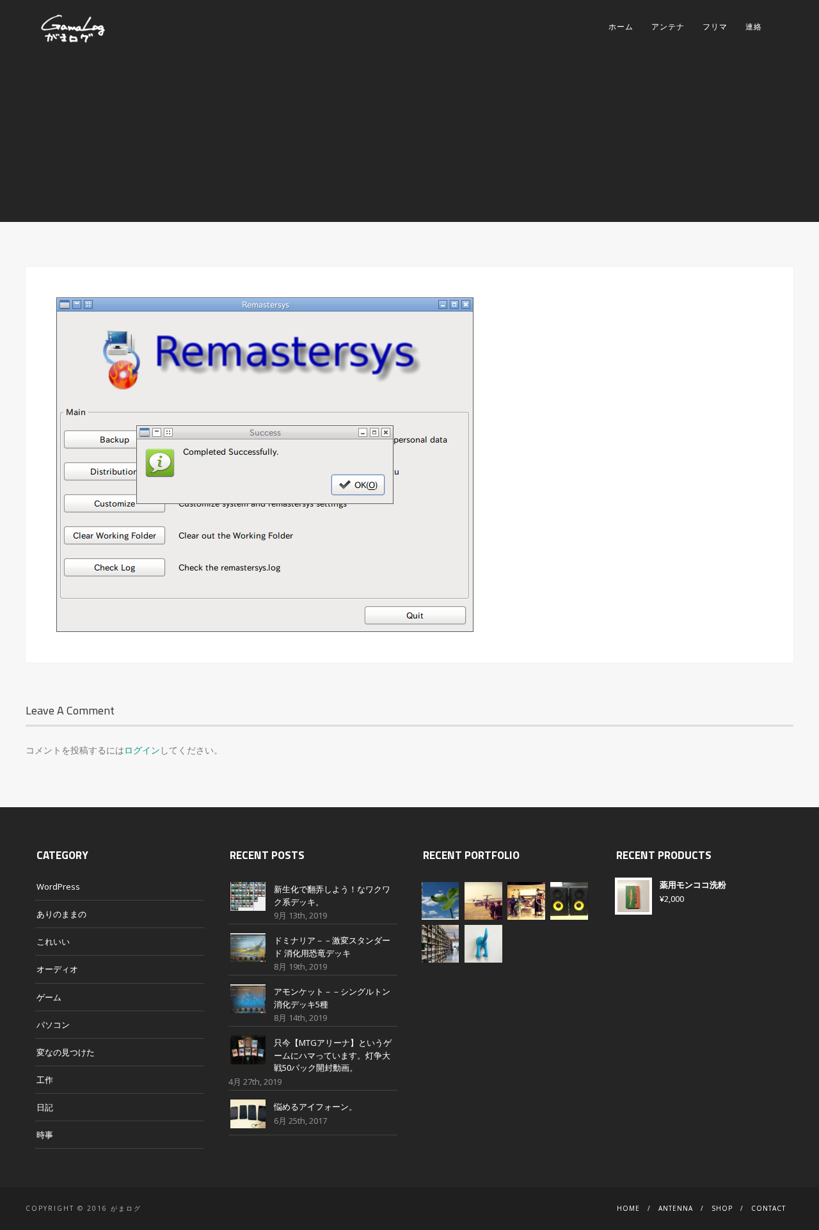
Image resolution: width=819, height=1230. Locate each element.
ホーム (620, 26)
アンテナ (668, 26)
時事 (44, 1134)
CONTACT (768, 1208)
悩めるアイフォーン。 (315, 1106)
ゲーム (48, 997)
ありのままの (61, 914)
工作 (44, 1079)
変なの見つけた (65, 1052)
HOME (628, 1208)
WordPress (58, 886)
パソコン (53, 1024)
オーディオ (57, 969)
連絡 (753, 26)
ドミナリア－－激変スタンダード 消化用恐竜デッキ (332, 946)
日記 (44, 1107)
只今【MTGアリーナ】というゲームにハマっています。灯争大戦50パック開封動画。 (333, 1055)
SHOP (722, 1208)
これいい (53, 941)
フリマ (715, 26)
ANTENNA (675, 1208)
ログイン (142, 750)
